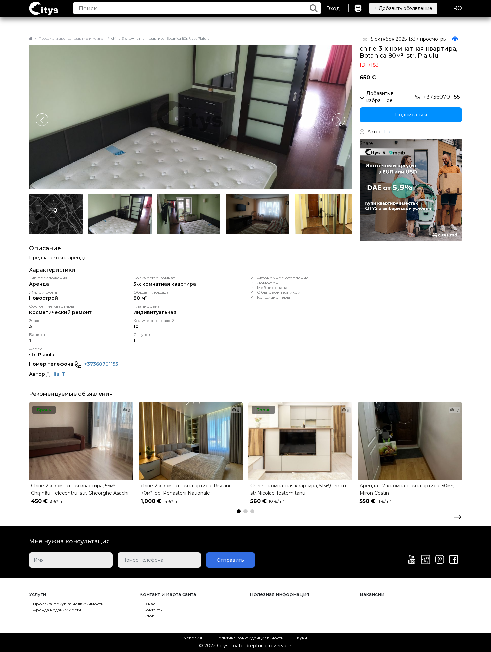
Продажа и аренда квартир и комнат (72, 38)
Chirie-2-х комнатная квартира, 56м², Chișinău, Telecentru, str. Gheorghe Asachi (79, 489)
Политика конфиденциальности (249, 637)
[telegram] (426, 560)
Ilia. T (58, 374)
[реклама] (411, 190)
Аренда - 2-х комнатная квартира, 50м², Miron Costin (407, 489)
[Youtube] (411, 560)
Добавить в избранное (380, 96)
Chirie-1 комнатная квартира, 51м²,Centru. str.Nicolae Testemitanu (298, 489)
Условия (193, 637)
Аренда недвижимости (57, 609)
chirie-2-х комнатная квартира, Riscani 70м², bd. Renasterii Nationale (185, 489)
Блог (148, 615)
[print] (455, 39)
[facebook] (454, 560)
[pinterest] (440, 560)
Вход (333, 8)
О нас (149, 603)
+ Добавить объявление (403, 8)
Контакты (153, 609)
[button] (338, 119)
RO (457, 8)
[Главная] (30, 38)
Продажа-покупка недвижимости (68, 603)
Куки (302, 637)
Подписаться (411, 115)
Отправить (230, 560)
